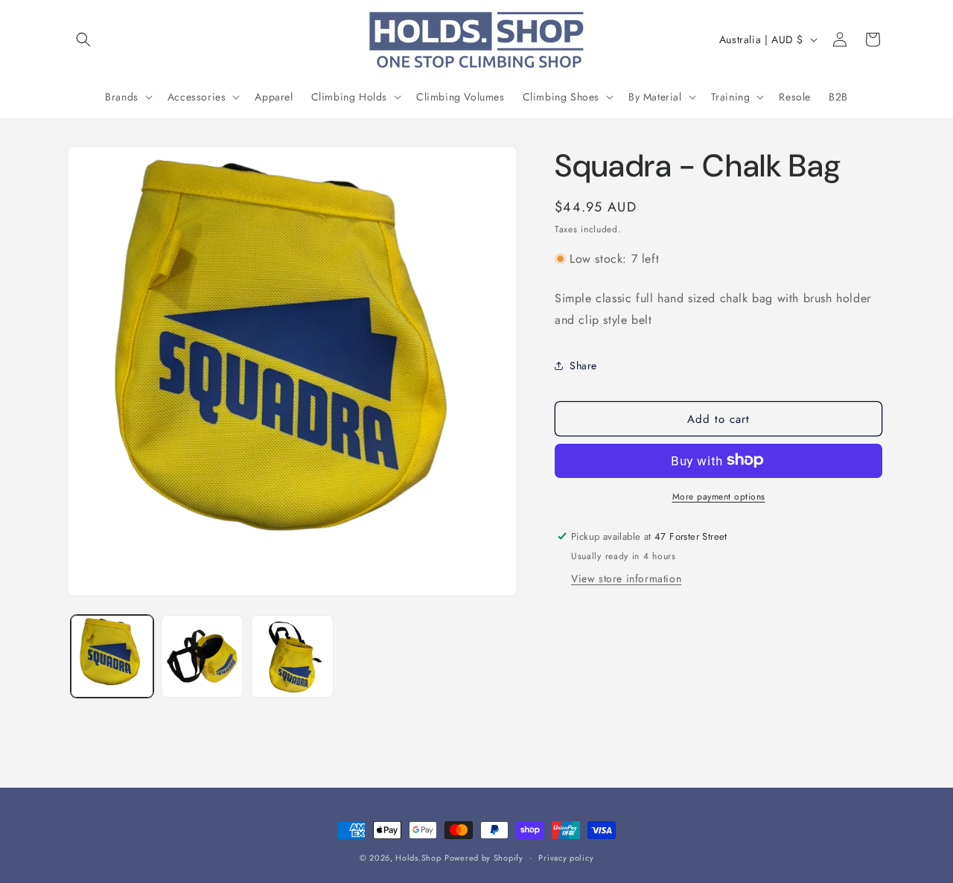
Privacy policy (565, 858)
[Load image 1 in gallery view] (112, 656)
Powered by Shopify (483, 858)
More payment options (718, 496)
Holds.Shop (418, 858)
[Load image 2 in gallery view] (202, 656)
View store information (626, 577)
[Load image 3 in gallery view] (292, 656)
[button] (83, 39)
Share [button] (583, 365)
